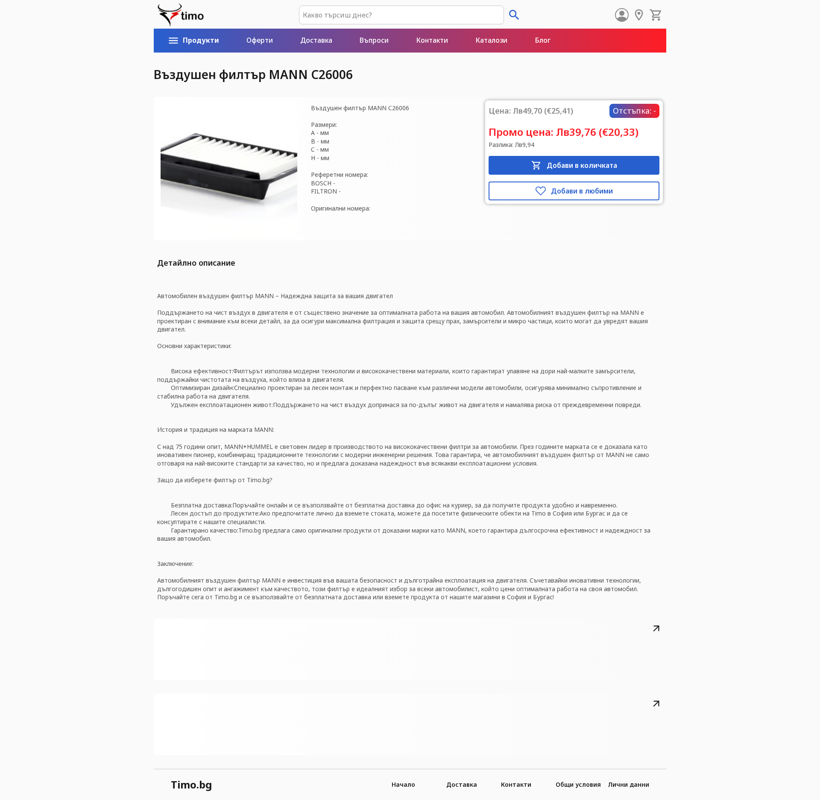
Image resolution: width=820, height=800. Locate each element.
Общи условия (578, 784)
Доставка (461, 784)
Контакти (516, 784)
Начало (403, 784)
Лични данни (628, 784)
